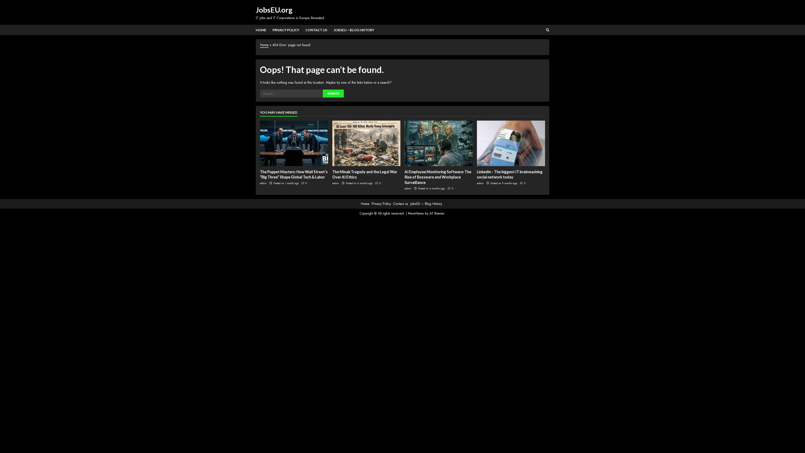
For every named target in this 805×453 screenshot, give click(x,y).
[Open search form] (547, 30)
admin (263, 183)
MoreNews (416, 213)
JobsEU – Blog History (354, 30)
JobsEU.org (274, 9)
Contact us (316, 30)
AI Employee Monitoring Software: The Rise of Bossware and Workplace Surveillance (438, 177)
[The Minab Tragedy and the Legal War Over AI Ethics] (366, 143)
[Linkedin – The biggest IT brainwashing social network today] (511, 143)
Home (261, 30)
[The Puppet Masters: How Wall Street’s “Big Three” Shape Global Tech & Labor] (294, 143)
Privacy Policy (286, 30)
